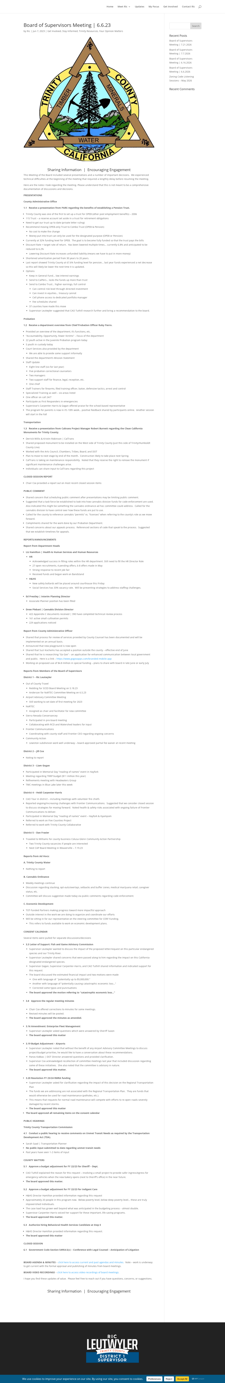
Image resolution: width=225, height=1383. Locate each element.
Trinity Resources (88, 31)
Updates (139, 6)
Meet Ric (122, 6)
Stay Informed (70, 31)
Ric (28, 31)
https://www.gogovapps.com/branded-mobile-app (84, 658)
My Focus (154, 6)
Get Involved (170, 6)
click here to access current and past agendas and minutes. (91, 1262)
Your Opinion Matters (111, 31)
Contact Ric (188, 6)
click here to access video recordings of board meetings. (88, 1272)
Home (110, 6)
